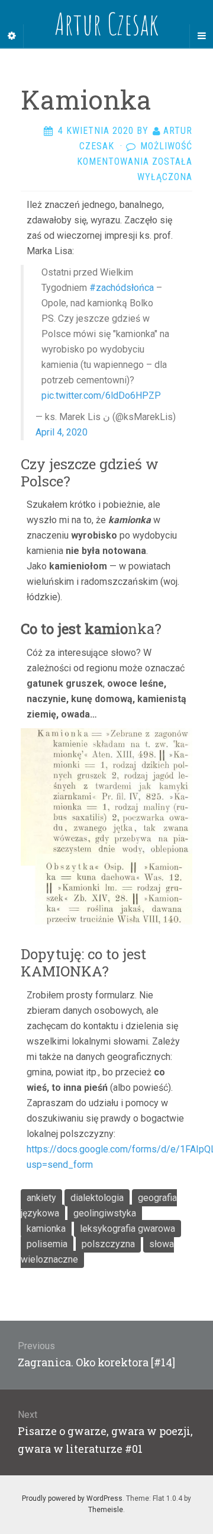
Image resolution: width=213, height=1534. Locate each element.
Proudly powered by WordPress (72, 1498)
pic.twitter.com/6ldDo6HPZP (101, 395)
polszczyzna (108, 1244)
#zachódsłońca (121, 287)
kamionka (46, 1228)
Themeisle (105, 1510)
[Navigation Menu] (201, 36)
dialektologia (97, 1197)
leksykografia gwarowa (127, 1228)
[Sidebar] (12, 36)
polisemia (47, 1244)
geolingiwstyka (104, 1213)
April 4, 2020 (62, 432)
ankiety (41, 1197)
